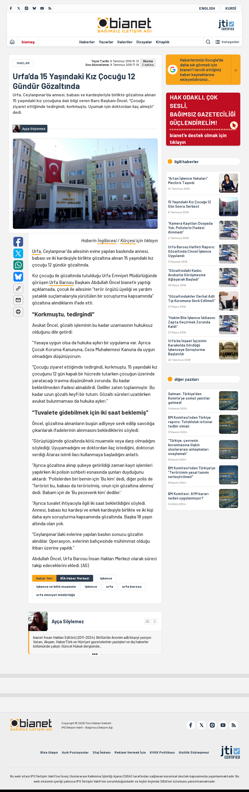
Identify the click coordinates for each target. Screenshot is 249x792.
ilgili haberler (186, 161)
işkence (106, 578)
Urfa (36, 251)
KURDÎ (230, 8)
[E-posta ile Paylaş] (18, 300)
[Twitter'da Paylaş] (18, 253)
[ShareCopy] (18, 288)
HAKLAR (23, 63)
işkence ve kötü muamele (56, 586)
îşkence (91, 586)
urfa (109, 586)
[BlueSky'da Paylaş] (18, 277)
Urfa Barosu (61, 282)
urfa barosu (132, 586)
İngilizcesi (107, 240)
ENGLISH (207, 8)
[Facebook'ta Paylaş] (18, 242)
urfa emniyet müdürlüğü (55, 595)
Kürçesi (128, 240)
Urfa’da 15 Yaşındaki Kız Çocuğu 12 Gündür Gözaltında (74, 81)
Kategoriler (230, 42)
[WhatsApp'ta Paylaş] (18, 265)
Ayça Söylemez (68, 621)
